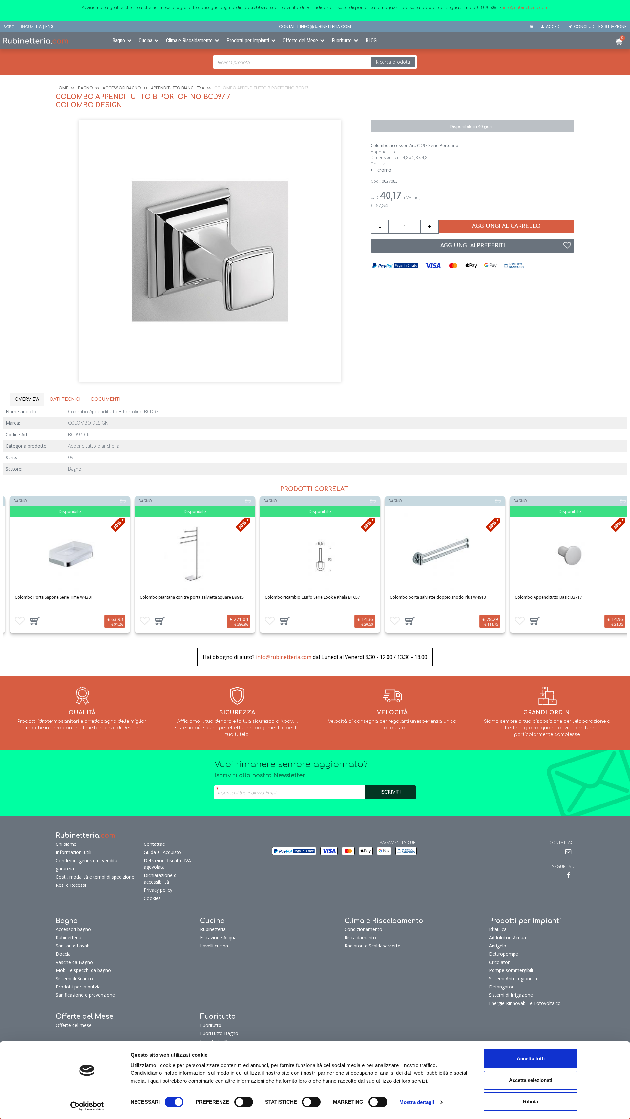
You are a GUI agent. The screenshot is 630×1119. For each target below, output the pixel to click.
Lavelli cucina (214, 946)
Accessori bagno (122, 88)
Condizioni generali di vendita (86, 860)
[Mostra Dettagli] (65, 554)
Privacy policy (158, 890)
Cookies (152, 898)
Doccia (63, 954)
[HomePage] (52, 41)
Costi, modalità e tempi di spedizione (95, 877)
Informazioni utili (73, 852)
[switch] (243, 1102)
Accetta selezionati (530, 1080)
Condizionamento (363, 929)
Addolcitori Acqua (507, 937)
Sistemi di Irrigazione (511, 995)
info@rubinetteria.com (283, 657)
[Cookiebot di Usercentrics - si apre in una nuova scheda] (87, 1106)
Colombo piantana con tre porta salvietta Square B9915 (187, 597)
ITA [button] (39, 27)
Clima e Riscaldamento (189, 40)
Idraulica (498, 929)
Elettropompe (503, 954)
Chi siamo (66, 844)
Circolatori (500, 962)
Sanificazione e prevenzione (85, 995)
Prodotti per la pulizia (78, 987)
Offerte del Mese (300, 40)
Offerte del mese (74, 1025)
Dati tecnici (65, 399)
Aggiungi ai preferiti (472, 246)
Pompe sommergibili (511, 970)
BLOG (371, 40)
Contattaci (155, 844)
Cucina (145, 40)
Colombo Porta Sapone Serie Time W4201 (49, 597)
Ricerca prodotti (393, 62)
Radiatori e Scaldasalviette (372, 946)
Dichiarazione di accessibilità (161, 878)
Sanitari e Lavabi (73, 946)
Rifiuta (530, 1101)
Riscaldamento (360, 937)
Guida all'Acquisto (162, 852)
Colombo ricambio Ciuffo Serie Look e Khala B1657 (307, 597)
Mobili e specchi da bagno (83, 970)
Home (62, 88)
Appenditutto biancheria (177, 88)
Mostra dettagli (416, 1102)
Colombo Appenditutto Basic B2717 (543, 597)
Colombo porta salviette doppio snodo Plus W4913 (433, 597)
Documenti (105, 399)
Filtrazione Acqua (218, 937)
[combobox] (315, 62)
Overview (27, 399)
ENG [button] (49, 27)
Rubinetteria (68, 937)
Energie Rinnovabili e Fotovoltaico (525, 1003)
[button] (30, 621)
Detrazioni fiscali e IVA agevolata (167, 863)
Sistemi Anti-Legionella (513, 978)
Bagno (118, 40)
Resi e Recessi (71, 885)
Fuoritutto (342, 40)
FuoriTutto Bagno (219, 1033)
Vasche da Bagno (74, 962)
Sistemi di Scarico (74, 978)
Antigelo (497, 946)
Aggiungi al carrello (506, 226)
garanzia (65, 868)
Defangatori (501, 987)
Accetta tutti (531, 1058)
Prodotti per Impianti (247, 40)
